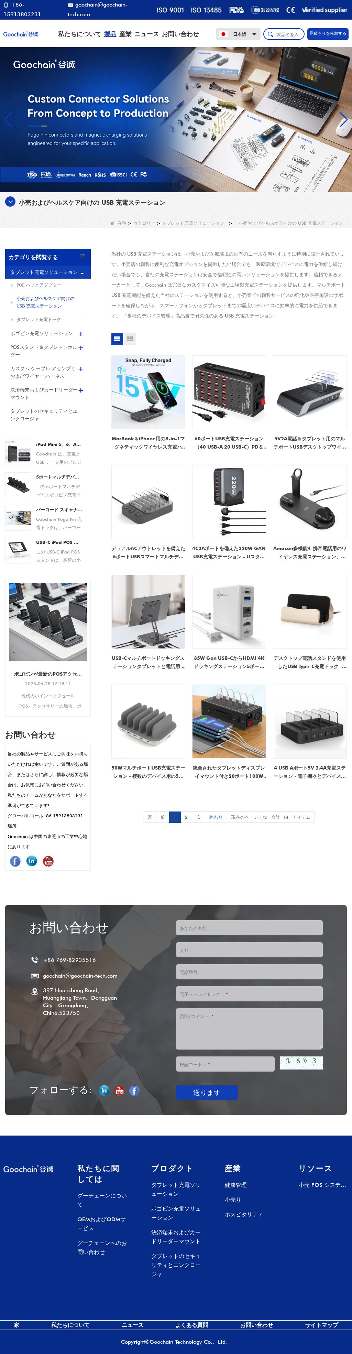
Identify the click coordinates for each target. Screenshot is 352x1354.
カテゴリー (144, 223)
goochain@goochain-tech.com (98, 9)
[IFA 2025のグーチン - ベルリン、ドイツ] (48, 597)
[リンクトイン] (31, 861)
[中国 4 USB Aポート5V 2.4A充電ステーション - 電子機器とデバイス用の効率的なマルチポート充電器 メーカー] (309, 721)
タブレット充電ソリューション (193, 223)
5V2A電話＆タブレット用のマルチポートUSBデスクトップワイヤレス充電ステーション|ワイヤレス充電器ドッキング (310, 443)
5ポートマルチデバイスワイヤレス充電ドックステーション (59, 477)
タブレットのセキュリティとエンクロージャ (44, 414)
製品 (110, 33)
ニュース (146, 33)
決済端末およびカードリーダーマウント (44, 393)
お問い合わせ (180, 33)
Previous (8, 638)
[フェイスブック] (15, 861)
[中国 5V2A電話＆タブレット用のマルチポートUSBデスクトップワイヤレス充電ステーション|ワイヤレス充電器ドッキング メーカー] (309, 392)
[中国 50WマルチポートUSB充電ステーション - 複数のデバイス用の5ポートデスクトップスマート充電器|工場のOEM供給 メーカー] (148, 721)
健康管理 (236, 1185)
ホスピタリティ (244, 1214)
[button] (170, 184)
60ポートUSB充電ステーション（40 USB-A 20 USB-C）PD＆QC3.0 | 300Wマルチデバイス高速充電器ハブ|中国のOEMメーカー (229, 443)
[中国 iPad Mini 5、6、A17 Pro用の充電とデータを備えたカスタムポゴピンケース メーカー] (18, 451)
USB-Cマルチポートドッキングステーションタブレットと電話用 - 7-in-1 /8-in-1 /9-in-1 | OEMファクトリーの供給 (148, 662)
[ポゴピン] (176, 119)
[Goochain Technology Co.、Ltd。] (20, 33)
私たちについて (79, 33)
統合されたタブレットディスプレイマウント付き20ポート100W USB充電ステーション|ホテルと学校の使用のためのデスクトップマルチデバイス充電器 (229, 772)
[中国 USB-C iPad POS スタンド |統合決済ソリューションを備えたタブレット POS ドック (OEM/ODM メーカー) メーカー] (18, 549)
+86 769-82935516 (69, 960)
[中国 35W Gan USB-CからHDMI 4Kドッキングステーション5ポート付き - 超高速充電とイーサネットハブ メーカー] (229, 611)
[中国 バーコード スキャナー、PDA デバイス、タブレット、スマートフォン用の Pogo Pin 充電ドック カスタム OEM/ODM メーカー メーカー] (18, 517)
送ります (207, 1092)
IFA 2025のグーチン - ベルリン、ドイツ (48, 624)
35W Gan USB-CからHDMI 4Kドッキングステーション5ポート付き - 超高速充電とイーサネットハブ (229, 662)
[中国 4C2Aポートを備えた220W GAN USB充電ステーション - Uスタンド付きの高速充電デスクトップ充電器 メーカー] (229, 502)
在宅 (122, 223)
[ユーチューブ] (48, 861)
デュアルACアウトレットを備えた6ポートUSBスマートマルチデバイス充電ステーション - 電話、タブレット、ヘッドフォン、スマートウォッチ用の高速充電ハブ (148, 553)
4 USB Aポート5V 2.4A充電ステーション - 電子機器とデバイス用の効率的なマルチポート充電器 (310, 772)
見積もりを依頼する (327, 33)
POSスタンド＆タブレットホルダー (43, 350)
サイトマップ (321, 1325)
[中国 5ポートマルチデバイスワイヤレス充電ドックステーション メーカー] (18, 484)
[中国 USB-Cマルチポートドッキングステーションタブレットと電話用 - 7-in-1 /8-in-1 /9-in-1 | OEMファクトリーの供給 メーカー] (148, 611)
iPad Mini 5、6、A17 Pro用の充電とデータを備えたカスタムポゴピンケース (59, 444)
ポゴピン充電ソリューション (41, 333)
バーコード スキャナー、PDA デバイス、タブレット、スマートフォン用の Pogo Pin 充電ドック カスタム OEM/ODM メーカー (59, 509)
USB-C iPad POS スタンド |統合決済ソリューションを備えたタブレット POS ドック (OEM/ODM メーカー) (59, 542)
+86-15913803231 (22, 9)
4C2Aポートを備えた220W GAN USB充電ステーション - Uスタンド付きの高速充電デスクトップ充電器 (229, 553)
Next (88, 638)
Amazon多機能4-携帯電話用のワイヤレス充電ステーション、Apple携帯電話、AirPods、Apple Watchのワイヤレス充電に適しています (309, 553)
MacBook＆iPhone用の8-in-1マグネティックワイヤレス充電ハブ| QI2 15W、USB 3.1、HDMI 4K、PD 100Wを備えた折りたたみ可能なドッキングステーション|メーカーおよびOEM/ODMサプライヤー (148, 443)
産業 (125, 33)
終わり (216, 817)
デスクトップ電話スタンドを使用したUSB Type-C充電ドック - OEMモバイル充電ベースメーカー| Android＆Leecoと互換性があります (310, 662)
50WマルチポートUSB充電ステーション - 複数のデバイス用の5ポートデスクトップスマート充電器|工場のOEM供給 (148, 772)
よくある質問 (191, 1325)
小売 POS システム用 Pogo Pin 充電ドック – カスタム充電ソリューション (322, 1186)
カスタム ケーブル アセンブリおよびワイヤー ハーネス (43, 372)
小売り (233, 1199)
